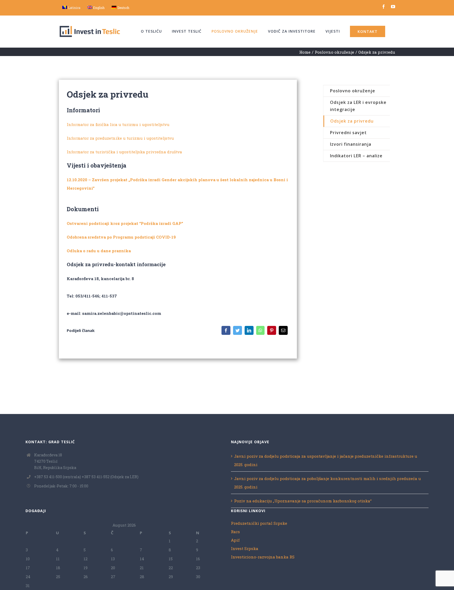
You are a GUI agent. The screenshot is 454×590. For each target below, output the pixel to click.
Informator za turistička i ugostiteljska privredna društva (124, 151)
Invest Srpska (244, 548)
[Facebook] (225, 330)
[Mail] (283, 330)
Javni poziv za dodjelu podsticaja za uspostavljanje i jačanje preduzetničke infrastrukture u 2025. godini (325, 460)
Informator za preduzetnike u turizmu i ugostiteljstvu (120, 138)
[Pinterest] (271, 330)
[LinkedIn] (249, 330)
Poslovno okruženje (352, 91)
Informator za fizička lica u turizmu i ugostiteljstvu (118, 124)
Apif (235, 540)
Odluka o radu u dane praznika (99, 250)
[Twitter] (237, 330)
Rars (235, 531)
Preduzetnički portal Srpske (259, 523)
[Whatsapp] (260, 330)
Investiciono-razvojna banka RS (263, 556)
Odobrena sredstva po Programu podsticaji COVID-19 (121, 237)
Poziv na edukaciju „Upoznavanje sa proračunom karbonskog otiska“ (303, 500)
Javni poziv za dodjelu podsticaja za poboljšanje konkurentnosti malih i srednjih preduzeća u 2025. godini (327, 483)
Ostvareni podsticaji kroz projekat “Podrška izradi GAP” (125, 223)
